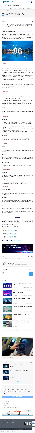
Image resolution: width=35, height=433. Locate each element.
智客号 (3, 422)
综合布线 (13, 389)
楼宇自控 (9, 391)
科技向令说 (12, 366)
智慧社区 (24, 8)
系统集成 (14, 5)
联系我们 (20, 429)
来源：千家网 (4, 21)
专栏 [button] (3, 5)
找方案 (8, 5)
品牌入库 (10, 5)
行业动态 (4, 298)
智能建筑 (31, 287)
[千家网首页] (2, 10)
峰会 (5, 5)
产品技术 (7, 10)
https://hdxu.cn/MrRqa (13, 230)
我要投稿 (33, 427)
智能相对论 (12, 377)
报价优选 (13, 422)
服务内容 (14, 429)
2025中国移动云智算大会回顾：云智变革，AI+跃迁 (17, 364)
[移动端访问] (33, 430)
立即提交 (17, 411)
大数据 (25, 391)
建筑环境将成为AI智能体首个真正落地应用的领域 (22, 298)
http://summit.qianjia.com (18, 240)
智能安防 (16, 391)
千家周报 (25, 287)
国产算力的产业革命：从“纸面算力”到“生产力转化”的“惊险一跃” (19, 370)
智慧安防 (28, 8)
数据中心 (5, 391)
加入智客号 (30, 362)
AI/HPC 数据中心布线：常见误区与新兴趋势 (21, 322)
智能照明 (5, 393)
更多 (32, 335)
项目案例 (16, 8)
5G (3, 256)
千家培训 (8, 422)
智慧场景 (9, 393)
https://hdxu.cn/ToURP (13, 233)
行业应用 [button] (17, 5)
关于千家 (11, 429)
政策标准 (20, 8)
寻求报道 (33, 425)
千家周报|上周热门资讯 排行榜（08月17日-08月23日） (22, 284)
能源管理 (21, 391)
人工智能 (31, 303)
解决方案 (11, 8)
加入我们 (17, 429)
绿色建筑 (29, 391)
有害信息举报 (23, 429)
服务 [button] (20, 5)
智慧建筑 (32, 8)
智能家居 (28, 287)
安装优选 (18, 422)
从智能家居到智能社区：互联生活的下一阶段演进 (22, 314)
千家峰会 (33, 422)
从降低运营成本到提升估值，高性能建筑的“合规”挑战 (22, 307)
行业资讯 (7, 8)
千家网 (4, 8)
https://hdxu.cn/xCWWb (13, 236)
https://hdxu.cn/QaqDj (13, 237)
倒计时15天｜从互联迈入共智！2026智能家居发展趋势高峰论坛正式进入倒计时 (22, 291)
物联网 (18, 389)
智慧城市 (4, 10)
